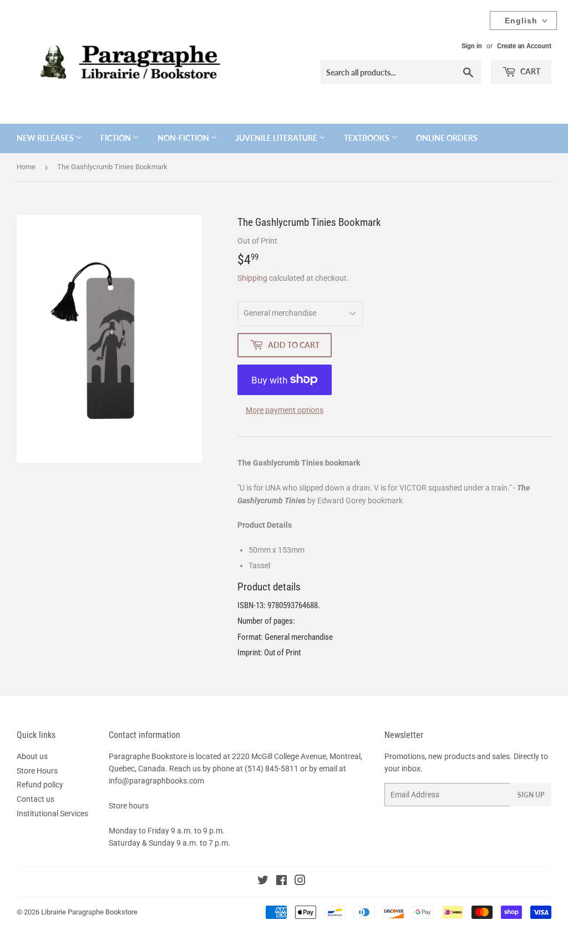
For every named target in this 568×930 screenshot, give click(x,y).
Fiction (116, 138)
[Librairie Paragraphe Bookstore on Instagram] (300, 881)
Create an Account (524, 46)
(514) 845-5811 (271, 768)
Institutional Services (52, 813)
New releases (46, 138)
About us (32, 756)
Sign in (472, 46)
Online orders (447, 138)
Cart (529, 71)
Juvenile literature (277, 138)
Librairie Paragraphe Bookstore (89, 912)
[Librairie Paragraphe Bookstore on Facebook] (281, 881)
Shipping (252, 278)
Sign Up (531, 795)
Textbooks (367, 138)
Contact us (35, 799)
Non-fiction (184, 138)
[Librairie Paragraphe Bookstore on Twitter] (262, 881)
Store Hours (37, 770)
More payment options (284, 410)
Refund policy (40, 784)
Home (26, 167)
